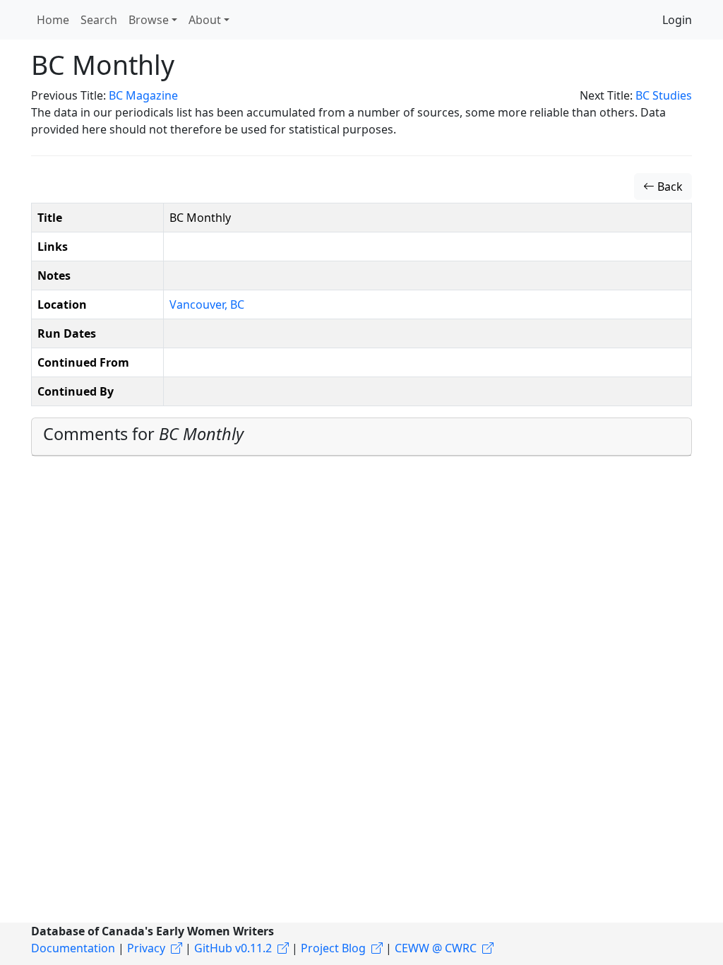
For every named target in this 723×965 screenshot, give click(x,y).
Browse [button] (149, 20)
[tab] (361, 437)
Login (677, 20)
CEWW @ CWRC (436, 948)
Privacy (146, 948)
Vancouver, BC (206, 304)
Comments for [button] (143, 433)
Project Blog (333, 948)
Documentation (73, 948)
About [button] (205, 20)
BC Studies (663, 95)
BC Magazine (143, 95)
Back (669, 186)
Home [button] (53, 20)
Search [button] (98, 20)
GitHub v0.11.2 (233, 948)
